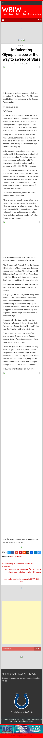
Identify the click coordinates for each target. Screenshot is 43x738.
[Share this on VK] (27, 552)
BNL (12, 556)
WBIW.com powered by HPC (21, 736)
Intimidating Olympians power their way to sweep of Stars (21, 55)
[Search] (41, 20)
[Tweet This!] (9, 552)
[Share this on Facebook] (12, 552)
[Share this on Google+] (16, 552)
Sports (21, 45)
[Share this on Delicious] (39, 552)
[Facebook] (38, 20)
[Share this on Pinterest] (20, 552)
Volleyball (18, 556)
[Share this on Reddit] (24, 552)
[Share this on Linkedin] (35, 552)
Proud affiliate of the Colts (21, 712)
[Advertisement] (21, 622)
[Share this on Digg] (31, 552)
